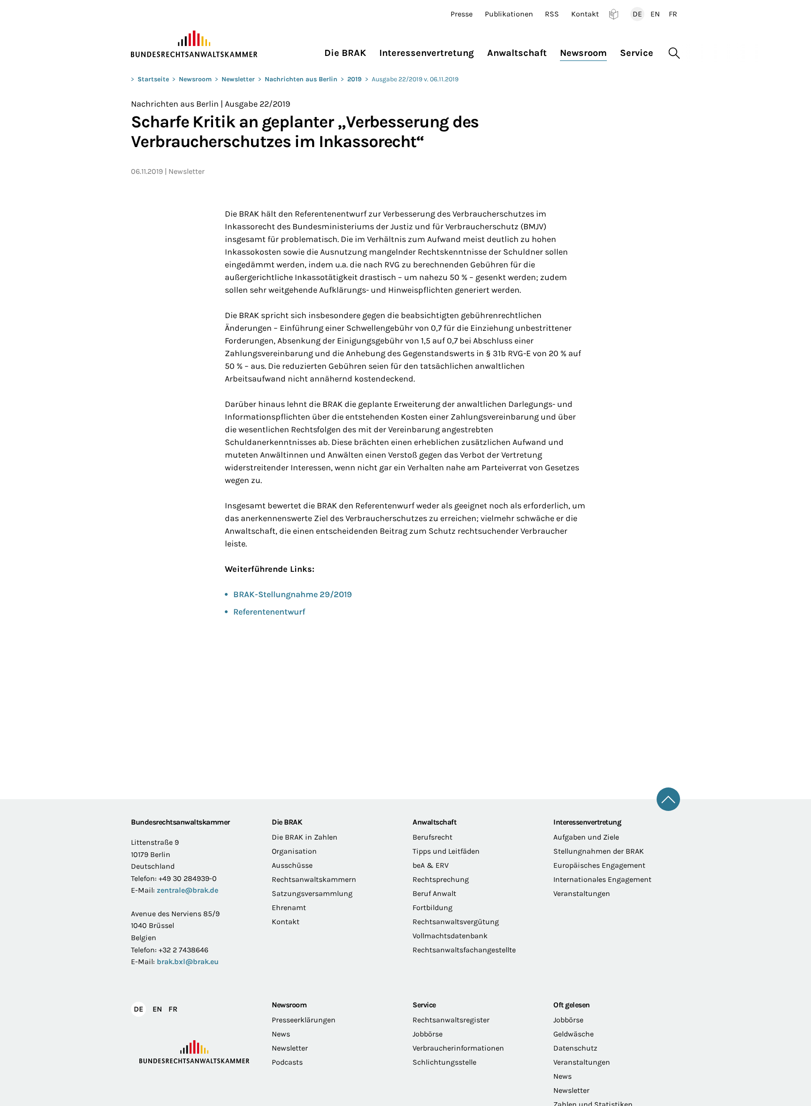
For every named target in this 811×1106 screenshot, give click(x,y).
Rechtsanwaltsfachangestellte (464, 949)
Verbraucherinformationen (458, 1048)
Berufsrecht (432, 837)
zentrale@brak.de (187, 890)
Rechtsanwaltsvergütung (456, 921)
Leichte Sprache (613, 14)
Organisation (294, 851)
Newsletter (238, 79)
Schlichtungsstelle (444, 1062)
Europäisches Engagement (599, 865)
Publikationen (509, 14)
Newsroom (195, 79)
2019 (354, 79)
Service (424, 1004)
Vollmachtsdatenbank (450, 935)
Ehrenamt (289, 907)
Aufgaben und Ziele (586, 837)
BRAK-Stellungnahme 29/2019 (292, 594)
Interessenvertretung (587, 822)
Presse (462, 14)
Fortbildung (432, 907)
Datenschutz (575, 1048)
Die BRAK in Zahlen (304, 837)
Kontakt (585, 14)
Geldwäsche (573, 1033)
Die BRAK (287, 822)
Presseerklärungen (304, 1019)
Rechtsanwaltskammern (314, 879)
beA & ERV (431, 865)
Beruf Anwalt (434, 893)
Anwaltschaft (434, 822)
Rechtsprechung (441, 879)
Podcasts (287, 1062)
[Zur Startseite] (194, 44)
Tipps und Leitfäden (446, 851)
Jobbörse (428, 1033)
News (281, 1033)
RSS (552, 14)
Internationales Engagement (602, 879)
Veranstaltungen (581, 893)
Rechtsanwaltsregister (451, 1019)
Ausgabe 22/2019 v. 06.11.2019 (415, 79)
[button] (348, 50)
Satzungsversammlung (312, 893)
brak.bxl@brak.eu (188, 961)
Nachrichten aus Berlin (301, 79)
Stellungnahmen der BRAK (598, 851)
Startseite (153, 79)
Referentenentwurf (269, 612)
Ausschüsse (292, 865)
